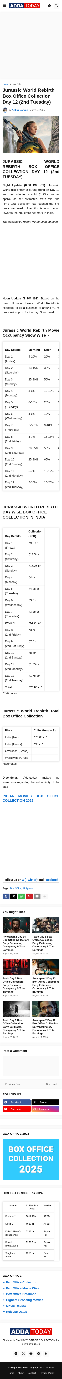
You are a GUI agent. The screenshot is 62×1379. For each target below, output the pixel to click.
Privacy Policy (46, 1373)
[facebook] (16, 1354)
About (21, 1373)
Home (6, 84)
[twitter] (23, 1354)
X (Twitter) (30, 880)
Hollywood (28, 888)
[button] (4, 6)
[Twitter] (13, 896)
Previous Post (12, 1084)
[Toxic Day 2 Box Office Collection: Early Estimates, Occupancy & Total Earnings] (16, 967)
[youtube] (31, 1354)
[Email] (37, 896)
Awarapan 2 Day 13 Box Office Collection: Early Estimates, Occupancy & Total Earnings (45, 985)
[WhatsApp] (21, 896)
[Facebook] (6, 896)
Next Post (51, 1084)
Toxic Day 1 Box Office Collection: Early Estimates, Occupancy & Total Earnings (14, 1027)
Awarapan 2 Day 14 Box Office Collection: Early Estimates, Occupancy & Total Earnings (16, 943)
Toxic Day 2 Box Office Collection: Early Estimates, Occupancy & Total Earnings (14, 985)
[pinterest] (39, 1354)
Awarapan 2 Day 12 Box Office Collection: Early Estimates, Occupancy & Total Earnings (45, 1027)
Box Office (17, 84)
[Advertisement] (31, 45)
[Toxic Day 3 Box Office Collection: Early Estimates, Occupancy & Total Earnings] (46, 925)
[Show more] (44, 896)
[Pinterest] (29, 896)
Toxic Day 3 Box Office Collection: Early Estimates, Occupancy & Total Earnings (43, 943)
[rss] (46, 1354)
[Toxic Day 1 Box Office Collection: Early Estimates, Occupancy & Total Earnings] (16, 1009)
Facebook (51, 880)
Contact (32, 1373)
